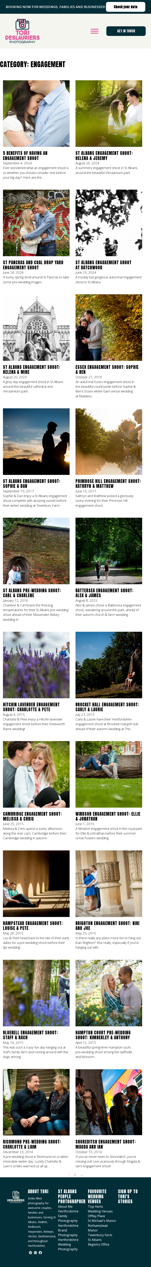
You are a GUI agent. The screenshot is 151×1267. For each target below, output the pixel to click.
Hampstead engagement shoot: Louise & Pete (33, 926)
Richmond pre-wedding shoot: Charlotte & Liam (32, 1144)
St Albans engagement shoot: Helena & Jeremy (104, 155)
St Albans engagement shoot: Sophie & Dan (31, 483)
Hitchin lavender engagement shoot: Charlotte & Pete (31, 707)
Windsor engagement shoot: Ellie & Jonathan (108, 816)
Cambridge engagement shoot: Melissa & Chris (32, 816)
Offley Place (96, 1216)
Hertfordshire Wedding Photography (68, 1244)
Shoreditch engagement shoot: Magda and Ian (106, 1144)
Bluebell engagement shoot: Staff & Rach (30, 1035)
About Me (65, 1206)
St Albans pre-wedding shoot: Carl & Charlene (32, 593)
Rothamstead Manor (98, 1227)
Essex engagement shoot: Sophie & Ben (107, 369)
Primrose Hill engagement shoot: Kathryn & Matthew (108, 483)
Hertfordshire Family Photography (68, 1216)
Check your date (125, 6)
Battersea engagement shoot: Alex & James (105, 593)
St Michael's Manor (102, 1221)
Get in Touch (126, 31)
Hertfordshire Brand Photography (68, 1230)
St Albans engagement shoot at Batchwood (104, 265)
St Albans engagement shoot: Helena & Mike (31, 369)
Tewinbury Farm (100, 1235)
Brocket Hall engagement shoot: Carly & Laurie (107, 707)
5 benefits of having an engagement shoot (25, 155)
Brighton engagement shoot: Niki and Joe (107, 926)
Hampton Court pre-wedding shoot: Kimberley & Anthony (103, 1035)
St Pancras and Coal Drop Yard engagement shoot (33, 265)
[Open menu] (94, 31)
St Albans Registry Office (98, 1242)
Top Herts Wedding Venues (100, 1208)
